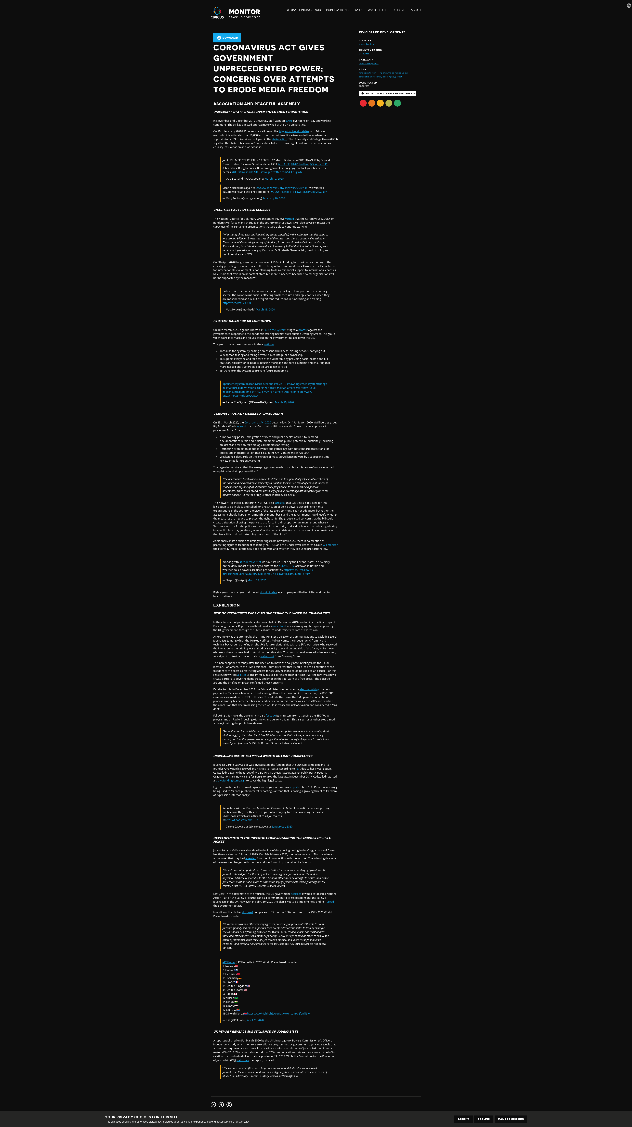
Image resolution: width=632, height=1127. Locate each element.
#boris (252, 388)
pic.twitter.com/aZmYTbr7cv (292, 574)
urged (330, 902)
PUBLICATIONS (337, 10)
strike (289, 121)
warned (289, 219)
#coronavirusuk (306, 388)
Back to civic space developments (391, 93)
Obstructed (364, 53)
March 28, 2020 (257, 580)
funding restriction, (367, 72)
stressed (280, 503)
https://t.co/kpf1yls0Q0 (237, 303)
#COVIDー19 (286, 566)
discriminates (268, 592)
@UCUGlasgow (265, 188)
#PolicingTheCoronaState (238, 574)
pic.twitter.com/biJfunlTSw (293, 1013)
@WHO (307, 392)
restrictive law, (401, 72)
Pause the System (274, 330)
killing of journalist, (385, 72)
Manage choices (511, 1119)
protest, (398, 76)
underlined (279, 626)
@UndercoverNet (250, 562)
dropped (247, 912)
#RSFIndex (229, 962)
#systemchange (317, 384)
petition (269, 344)
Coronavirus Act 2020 (257, 422)
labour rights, (388, 76)
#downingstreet (297, 384)
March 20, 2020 (284, 402)
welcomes (243, 1060)
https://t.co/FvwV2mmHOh (241, 820)
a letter (241, 675)
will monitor (330, 545)
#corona (268, 384)
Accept (463, 1119)
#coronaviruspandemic (237, 392)
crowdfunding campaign (230, 780)
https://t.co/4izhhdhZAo (261, 1013)
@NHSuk (257, 392)
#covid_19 (280, 384)
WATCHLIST (377, 10)
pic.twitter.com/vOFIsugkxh (285, 172)
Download (230, 38)
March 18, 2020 (265, 309)
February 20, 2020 (274, 198)
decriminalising (309, 689)
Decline (484, 1119)
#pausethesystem (234, 384)
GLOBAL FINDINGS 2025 (303, 10)
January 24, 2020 (282, 826)
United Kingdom (366, 44)
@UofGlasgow (283, 188)
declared (296, 894)
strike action (279, 139)
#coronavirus (253, 384)
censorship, (364, 76)
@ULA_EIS (284, 164)
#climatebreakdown (235, 388)
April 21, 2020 (255, 1020)
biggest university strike (294, 131)
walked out (267, 656)
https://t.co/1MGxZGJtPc (299, 570)
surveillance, (376, 76)
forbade (271, 715)
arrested (250, 858)
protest (303, 330)
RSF (298, 768)
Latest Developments (368, 63)
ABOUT (416, 10)
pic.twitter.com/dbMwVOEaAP (241, 395)
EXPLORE (398, 10)
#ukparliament (286, 388)
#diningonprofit (266, 388)
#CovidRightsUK (264, 574)
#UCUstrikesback (242, 172)
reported (296, 787)
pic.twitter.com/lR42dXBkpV (310, 192)
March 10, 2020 (274, 178)
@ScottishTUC (319, 164)
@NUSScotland (300, 164)
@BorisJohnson (293, 392)
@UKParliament (273, 392)
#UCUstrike (260, 172)
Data (358, 10)
